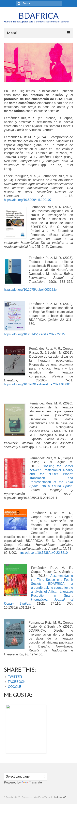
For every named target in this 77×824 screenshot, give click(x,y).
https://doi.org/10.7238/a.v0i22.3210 (43, 552)
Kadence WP (60, 797)
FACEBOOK (16, 681)
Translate (35, 782)
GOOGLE (14, 686)
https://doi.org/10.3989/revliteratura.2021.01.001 (37, 384)
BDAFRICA (39, 15)
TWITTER (15, 676)
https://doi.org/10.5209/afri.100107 (28, 200)
